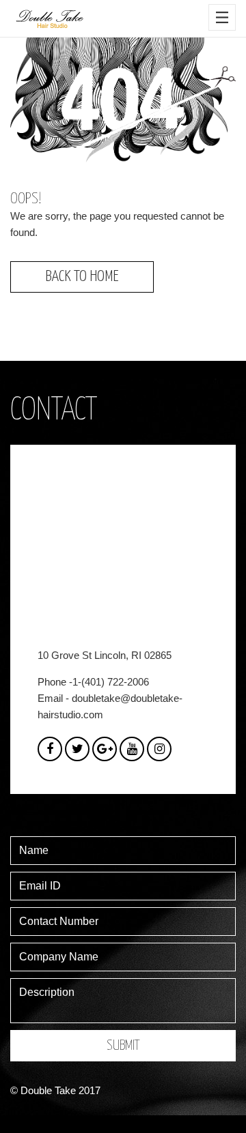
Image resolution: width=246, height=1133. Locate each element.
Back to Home (82, 276)
